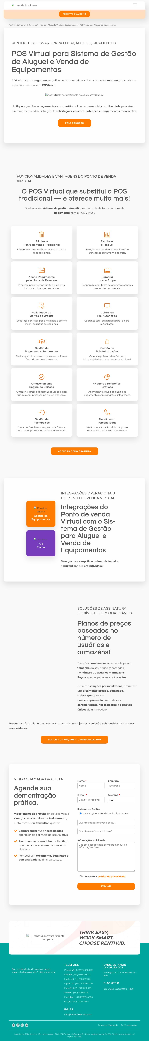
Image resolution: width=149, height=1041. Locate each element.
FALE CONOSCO (74, 123)
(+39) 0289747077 (81, 974)
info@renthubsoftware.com (78, 1014)
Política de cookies (129, 1025)
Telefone (114, 795)
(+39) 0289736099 (82, 988)
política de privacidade (111, 876)
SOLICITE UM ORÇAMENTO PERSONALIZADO (74, 739)
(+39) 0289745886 (84, 997)
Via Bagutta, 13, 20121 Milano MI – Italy (120, 974)
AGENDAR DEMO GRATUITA (74, 451)
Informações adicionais (91, 840)
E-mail (82, 795)
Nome (81, 781)
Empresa (113, 781)
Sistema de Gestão (88, 809)
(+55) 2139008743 (84, 970)
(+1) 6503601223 (83, 979)
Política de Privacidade (108, 1025)
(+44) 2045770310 (83, 983)
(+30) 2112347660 (80, 1001)
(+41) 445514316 (80, 992)
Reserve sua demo (74, 14)
